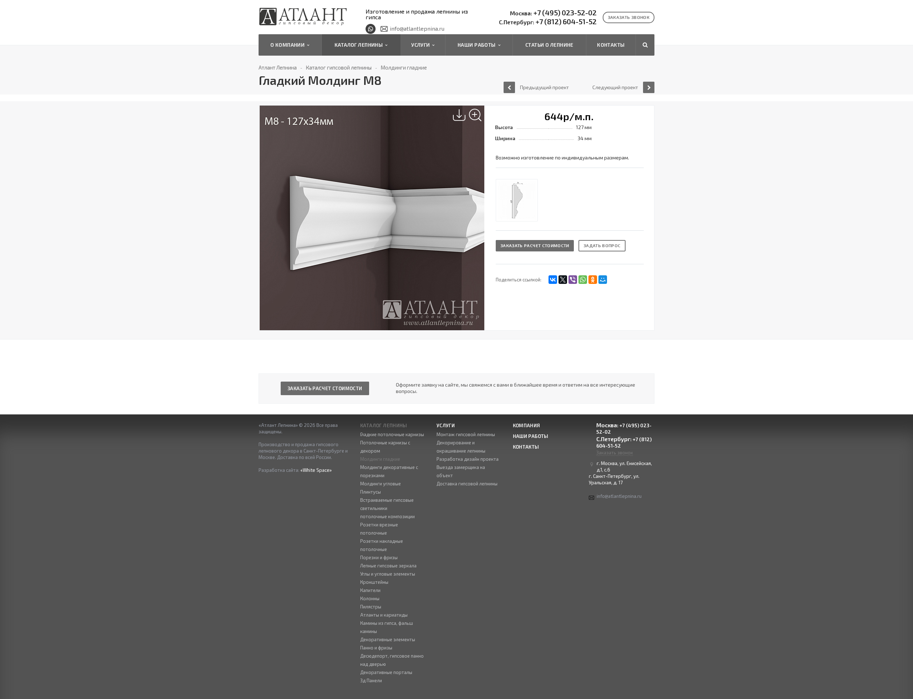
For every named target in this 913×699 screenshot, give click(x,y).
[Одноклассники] (592, 279)
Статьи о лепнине (549, 45)
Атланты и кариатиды (384, 615)
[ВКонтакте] (553, 279)
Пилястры (370, 606)
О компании (288, 45)
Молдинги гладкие (380, 459)
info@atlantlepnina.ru (417, 28)
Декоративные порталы (386, 672)
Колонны (369, 598)
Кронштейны (374, 582)
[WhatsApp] (582, 279)
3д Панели (371, 680)
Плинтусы (370, 492)
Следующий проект (615, 87)
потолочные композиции (387, 516)
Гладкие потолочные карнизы (392, 434)
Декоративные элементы (387, 639)
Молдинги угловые (380, 483)
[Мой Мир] (602, 279)
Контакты (610, 45)
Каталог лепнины (360, 45)
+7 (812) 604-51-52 (548, 22)
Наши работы (478, 45)
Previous (268, 210)
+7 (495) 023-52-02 (553, 13)
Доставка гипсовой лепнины (467, 483)
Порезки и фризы (379, 557)
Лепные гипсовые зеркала (388, 565)
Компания (526, 425)
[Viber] (572, 279)
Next (479, 210)
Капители (370, 590)
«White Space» (316, 470)
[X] (562, 279)
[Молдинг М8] (517, 200)
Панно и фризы (376, 647)
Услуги (421, 45)
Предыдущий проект (544, 87)
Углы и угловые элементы (387, 574)
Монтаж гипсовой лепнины (466, 434)
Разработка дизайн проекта (468, 459)
